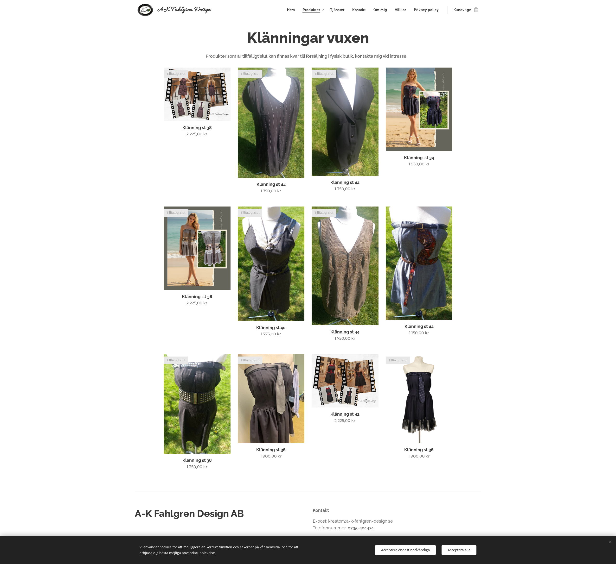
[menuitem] (292, 10)
